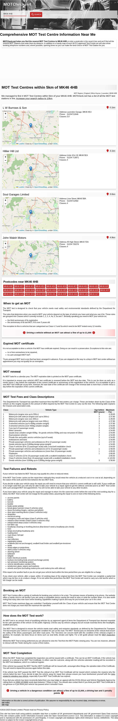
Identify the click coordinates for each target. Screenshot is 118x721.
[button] (30, 125)
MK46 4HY (104, 290)
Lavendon (105, 93)
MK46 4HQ (8, 290)
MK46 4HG (51, 290)
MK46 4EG (61, 286)
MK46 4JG (19, 294)
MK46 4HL (51, 294)
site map (5, 705)
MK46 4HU (8, 294)
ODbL (55, 143)
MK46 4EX (51, 286)
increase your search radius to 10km (34, 98)
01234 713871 (73, 158)
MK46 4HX (29, 294)
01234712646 (72, 114)
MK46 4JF (104, 286)
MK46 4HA (29, 290)
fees (28, 603)
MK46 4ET (72, 286)
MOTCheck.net (9, 41)
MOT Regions (78, 93)
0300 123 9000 (22, 682)
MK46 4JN (83, 294)
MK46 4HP (62, 294)
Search (37, 14)
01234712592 (72, 201)
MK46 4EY (19, 286)
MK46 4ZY (94, 294)
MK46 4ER (83, 290)
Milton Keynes (96, 93)
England (87, 93)
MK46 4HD (40, 294)
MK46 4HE (8, 286)
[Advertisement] (59, 66)
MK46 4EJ (29, 286)
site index (6, 703)
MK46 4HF (94, 290)
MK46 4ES (62, 290)
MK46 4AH (72, 294)
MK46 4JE (72, 290)
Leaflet (21, 143)
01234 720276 (73, 244)
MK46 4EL (19, 290)
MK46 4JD (93, 286)
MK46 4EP (40, 290)
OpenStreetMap (40, 143)
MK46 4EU (40, 286)
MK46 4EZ (83, 286)
